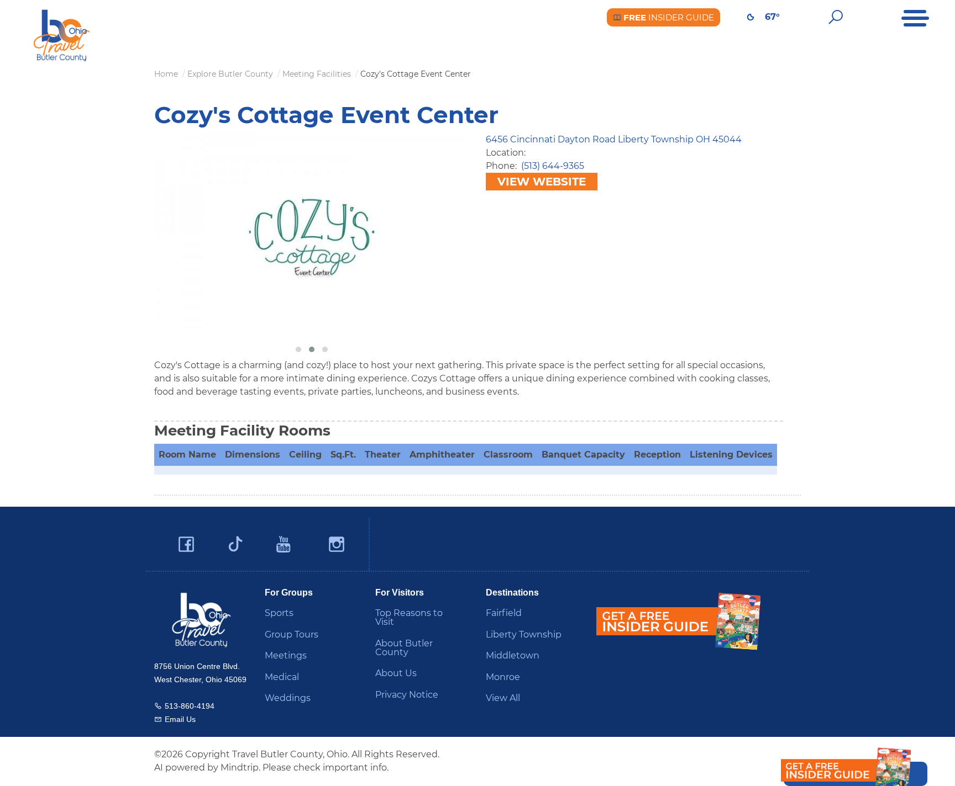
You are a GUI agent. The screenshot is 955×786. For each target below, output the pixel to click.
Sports (279, 613)
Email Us (180, 719)
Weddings (288, 698)
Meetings (286, 655)
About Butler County (404, 647)
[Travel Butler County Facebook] (186, 544)
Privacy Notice (406, 694)
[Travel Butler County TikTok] (235, 540)
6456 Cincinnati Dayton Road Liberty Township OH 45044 (614, 139)
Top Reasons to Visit (409, 617)
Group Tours (291, 634)
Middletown (512, 655)
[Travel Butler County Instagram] (337, 544)
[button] (298, 349)
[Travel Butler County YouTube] (284, 544)
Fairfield (504, 613)
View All (503, 698)
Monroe (503, 677)
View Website (541, 181)
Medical (282, 677)
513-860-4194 (189, 706)
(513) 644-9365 (552, 166)
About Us (396, 673)
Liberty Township (524, 634)
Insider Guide (667, 17)
